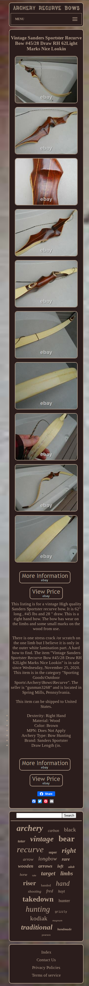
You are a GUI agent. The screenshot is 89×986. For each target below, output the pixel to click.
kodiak (38, 918)
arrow (28, 859)
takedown (38, 899)
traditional (36, 927)
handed (46, 885)
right (69, 850)
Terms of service (46, 975)
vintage (42, 838)
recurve (30, 849)
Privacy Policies (46, 967)
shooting (34, 891)
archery (30, 828)
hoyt (61, 891)
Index (46, 952)
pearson (46, 934)
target (48, 873)
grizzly (61, 912)
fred (49, 891)
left (60, 866)
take (34, 875)
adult (71, 867)
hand (63, 883)
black (70, 829)
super (53, 852)
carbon (53, 830)
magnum (57, 920)
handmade (64, 929)
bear (67, 838)
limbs (66, 873)
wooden (25, 866)
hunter (64, 900)
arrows (45, 866)
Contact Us (46, 960)
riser (29, 882)
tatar (21, 841)
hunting (38, 909)
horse (23, 875)
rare (66, 859)
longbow (47, 859)
